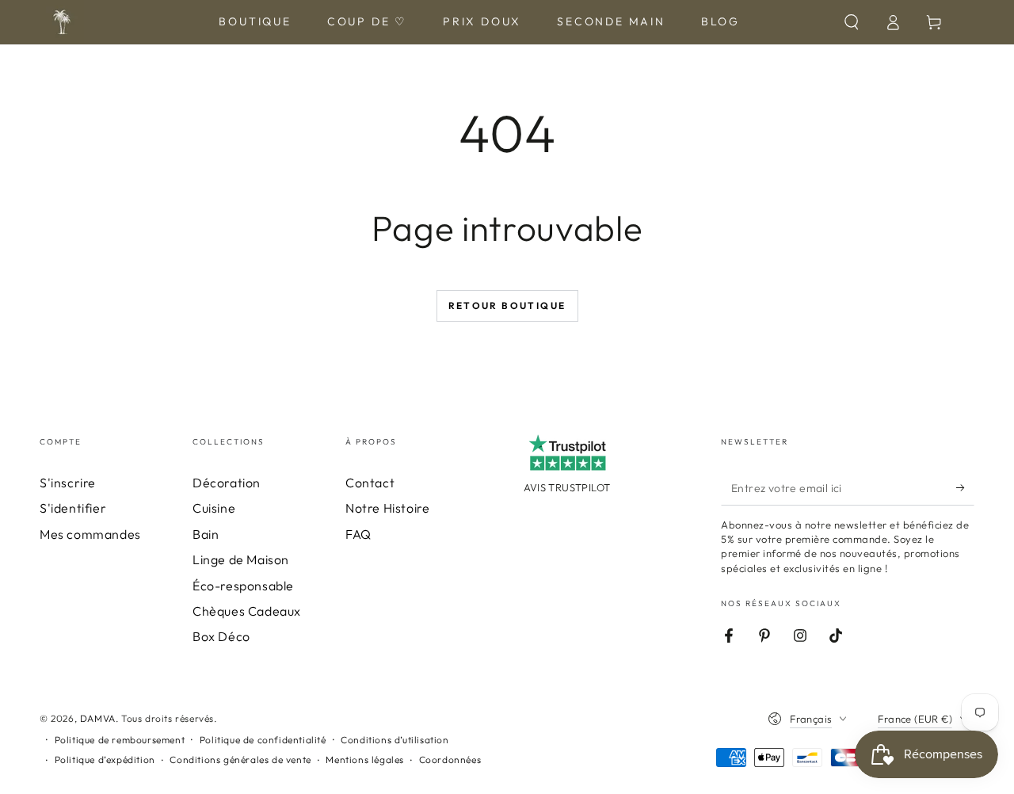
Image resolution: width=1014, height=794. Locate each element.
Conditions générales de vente (240, 759)
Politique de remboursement (120, 740)
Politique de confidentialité (263, 740)
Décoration (227, 483)
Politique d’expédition (105, 759)
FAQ (358, 534)
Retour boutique (507, 305)
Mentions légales (365, 759)
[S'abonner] (965, 487)
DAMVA (98, 718)
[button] (851, 22)
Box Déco (221, 636)
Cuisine (214, 508)
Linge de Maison (241, 559)
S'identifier (73, 508)
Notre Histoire (387, 508)
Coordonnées (450, 759)
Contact (370, 483)
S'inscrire (68, 483)
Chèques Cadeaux (247, 611)
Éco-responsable (243, 586)
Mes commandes (90, 534)
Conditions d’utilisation (394, 740)
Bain (206, 534)
